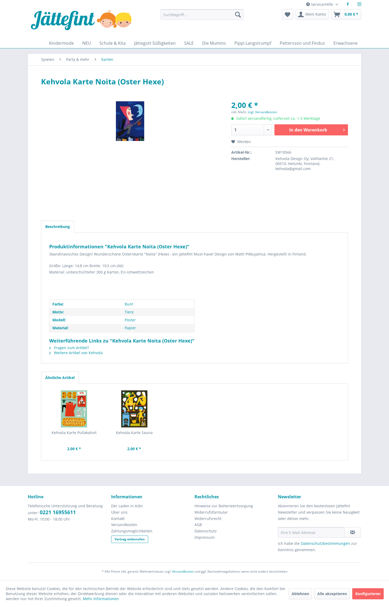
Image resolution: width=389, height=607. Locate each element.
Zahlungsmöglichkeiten (131, 530)
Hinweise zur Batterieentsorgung (224, 505)
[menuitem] (202, 17)
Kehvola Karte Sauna (134, 432)
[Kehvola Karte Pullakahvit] (74, 408)
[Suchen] (237, 14)
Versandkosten (124, 524)
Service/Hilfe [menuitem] (322, 4)
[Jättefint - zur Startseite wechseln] (81, 23)
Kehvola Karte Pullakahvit (74, 432)
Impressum (205, 537)
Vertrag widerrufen (130, 539)
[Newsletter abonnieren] (352, 532)
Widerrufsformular (211, 512)
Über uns (119, 512)
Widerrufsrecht (208, 518)
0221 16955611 (58, 512)
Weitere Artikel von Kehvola (78, 352)
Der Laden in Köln (127, 505)
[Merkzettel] (287, 14)
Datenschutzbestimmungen (325, 543)
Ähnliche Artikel (60, 377)
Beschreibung (57, 226)
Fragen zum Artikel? (71, 347)
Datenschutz (206, 530)
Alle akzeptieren (332, 593)
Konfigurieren (368, 593)
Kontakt (118, 518)
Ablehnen (300, 593)
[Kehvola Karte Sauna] (134, 408)
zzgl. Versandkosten (262, 112)
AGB (198, 524)
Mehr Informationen (101, 598)
